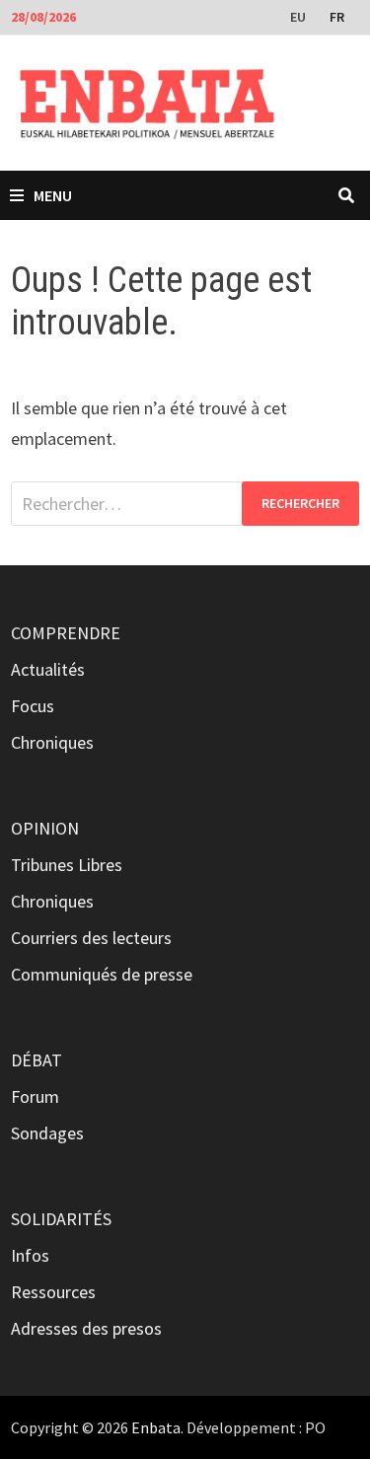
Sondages (47, 1133)
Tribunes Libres (66, 864)
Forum (35, 1096)
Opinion (45, 828)
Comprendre (65, 632)
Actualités (48, 669)
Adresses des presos (86, 1328)
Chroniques (52, 742)
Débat (36, 1060)
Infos (30, 1255)
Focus (32, 705)
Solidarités (61, 1218)
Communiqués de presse (101, 974)
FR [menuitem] (337, 17)
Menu (53, 195)
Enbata (156, 1427)
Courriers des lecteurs (91, 937)
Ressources (53, 1291)
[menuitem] (300, 16)
